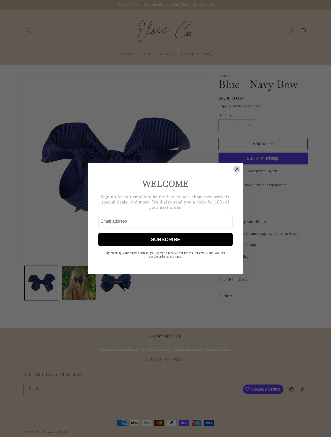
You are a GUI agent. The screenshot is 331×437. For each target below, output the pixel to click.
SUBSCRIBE (165, 239)
